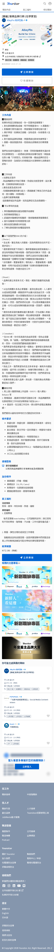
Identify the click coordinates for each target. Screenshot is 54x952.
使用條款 (6, 930)
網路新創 (23, 60)
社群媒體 (10, 716)
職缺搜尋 (6, 794)
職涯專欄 (6, 835)
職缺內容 (7, 9)
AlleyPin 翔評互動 (15, 20)
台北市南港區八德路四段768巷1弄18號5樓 (22, 56)
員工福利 (27, 9)
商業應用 (31, 60)
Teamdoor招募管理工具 (38, 812)
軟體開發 (16, 60)
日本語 (5, 917)
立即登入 (27, 766)
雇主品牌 (6, 812)
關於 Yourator (8, 853)
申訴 (39, 858)
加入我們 (6, 858)
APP (8, 744)
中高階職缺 (32, 794)
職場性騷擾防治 (34, 862)
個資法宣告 (7, 935)
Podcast (6, 839)
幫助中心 (31, 858)
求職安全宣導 (8, 925)
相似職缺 (47, 9)
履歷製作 (6, 831)
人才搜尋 (31, 808)
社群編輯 (27, 716)
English (5, 913)
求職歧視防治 (8, 866)
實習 (6, 49)
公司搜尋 (31, 831)
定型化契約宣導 (9, 939)
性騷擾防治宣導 (9, 862)
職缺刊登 (6, 808)
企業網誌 (31, 835)
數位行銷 (8, 60)
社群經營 (19, 716)
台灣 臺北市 (9, 53)
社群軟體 (16, 744)
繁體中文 (6, 908)
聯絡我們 (31, 853)
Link (4, 722)
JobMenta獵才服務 (10, 817)
